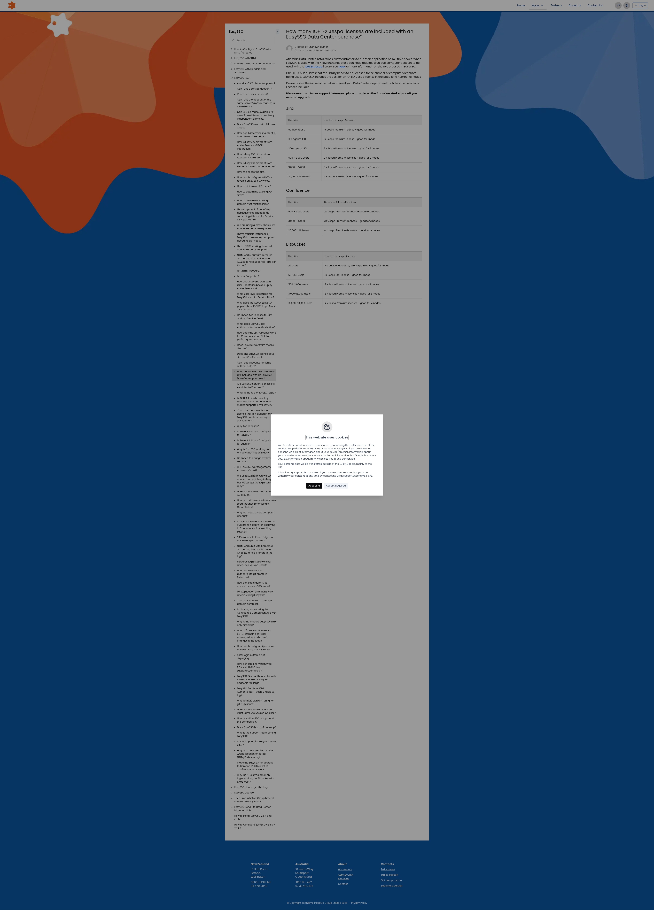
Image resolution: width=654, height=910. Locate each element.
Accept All (314, 486)
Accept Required (336, 486)
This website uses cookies (327, 437)
